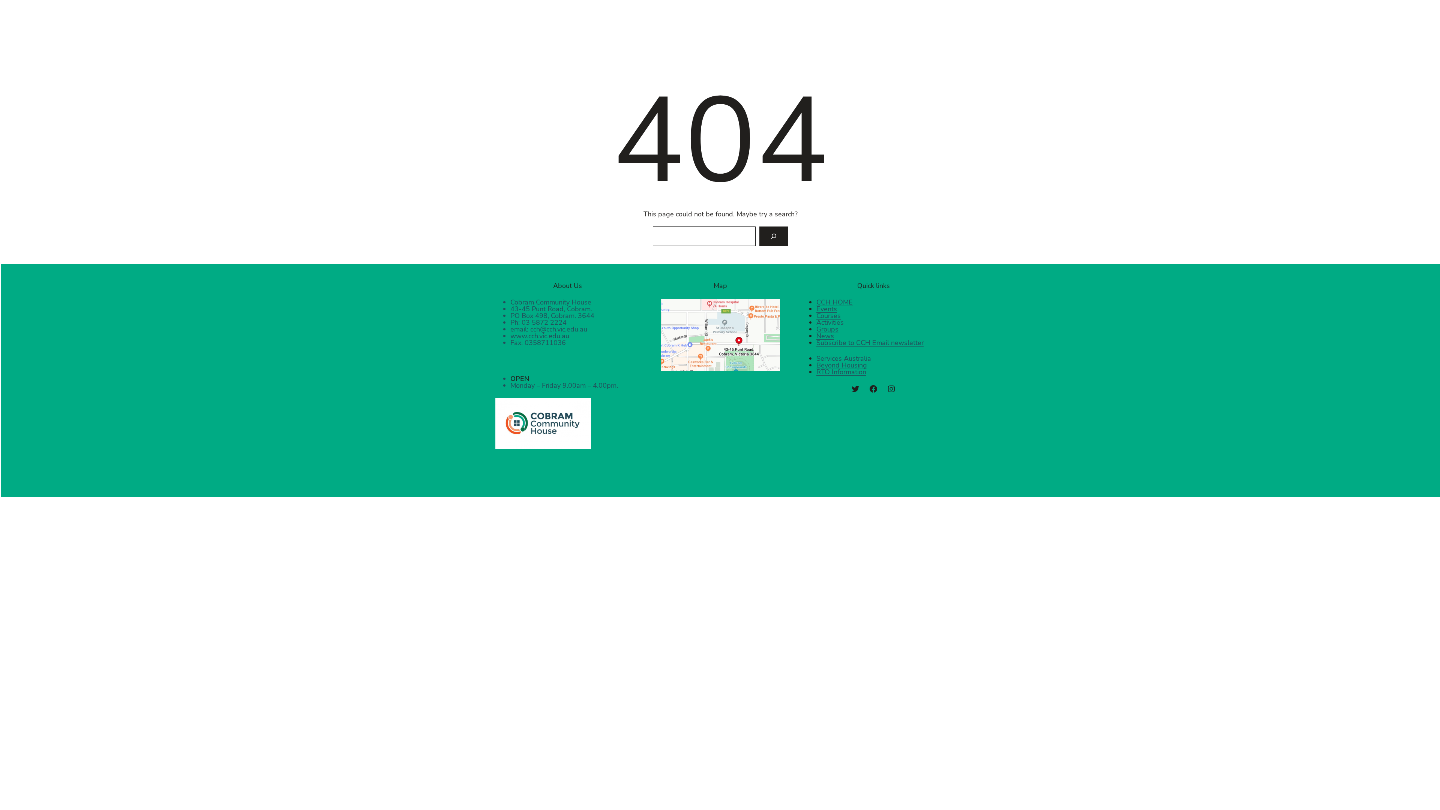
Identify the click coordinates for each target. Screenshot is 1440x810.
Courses (828, 315)
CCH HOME (834, 302)
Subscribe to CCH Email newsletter (870, 342)
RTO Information (841, 372)
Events (826, 309)
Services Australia (843, 358)
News (825, 336)
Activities (830, 322)
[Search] (773, 236)
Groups (827, 329)
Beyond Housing (841, 365)
